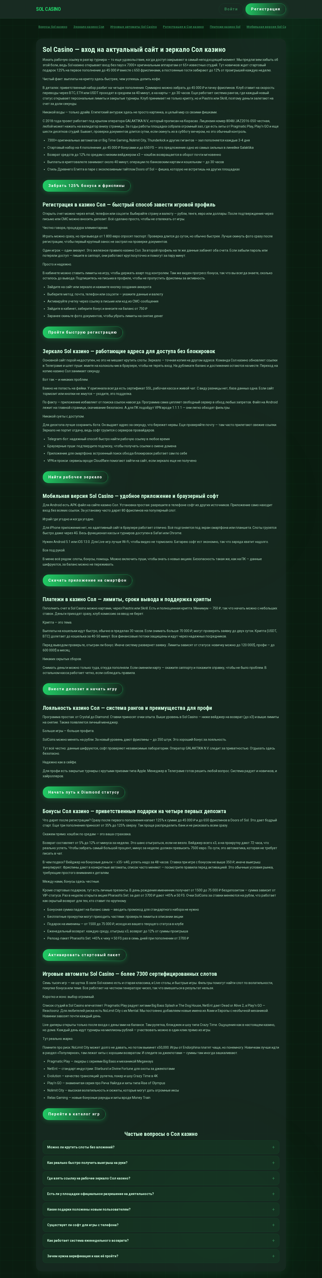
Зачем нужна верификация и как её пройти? (82, 1256)
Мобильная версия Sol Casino (270, 27)
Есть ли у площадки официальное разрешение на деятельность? (100, 1194)
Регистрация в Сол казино (183, 27)
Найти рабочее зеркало (75, 477)
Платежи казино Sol (225, 27)
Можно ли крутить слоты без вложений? (81, 1147)
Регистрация (265, 9)
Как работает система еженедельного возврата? (88, 1240)
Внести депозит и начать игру (82, 689)
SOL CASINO (48, 9)
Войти (231, 9)
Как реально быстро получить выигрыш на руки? (87, 1163)
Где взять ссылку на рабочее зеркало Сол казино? (88, 1178)
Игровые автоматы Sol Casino (133, 27)
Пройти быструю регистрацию (82, 332)
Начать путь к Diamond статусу (83, 792)
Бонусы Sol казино (52, 27)
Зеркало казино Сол (88, 27)
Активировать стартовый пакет (84, 955)
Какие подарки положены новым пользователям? (89, 1209)
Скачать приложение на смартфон (87, 580)
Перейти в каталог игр (74, 1114)
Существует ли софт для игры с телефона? (83, 1225)
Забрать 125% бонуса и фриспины (86, 185)
